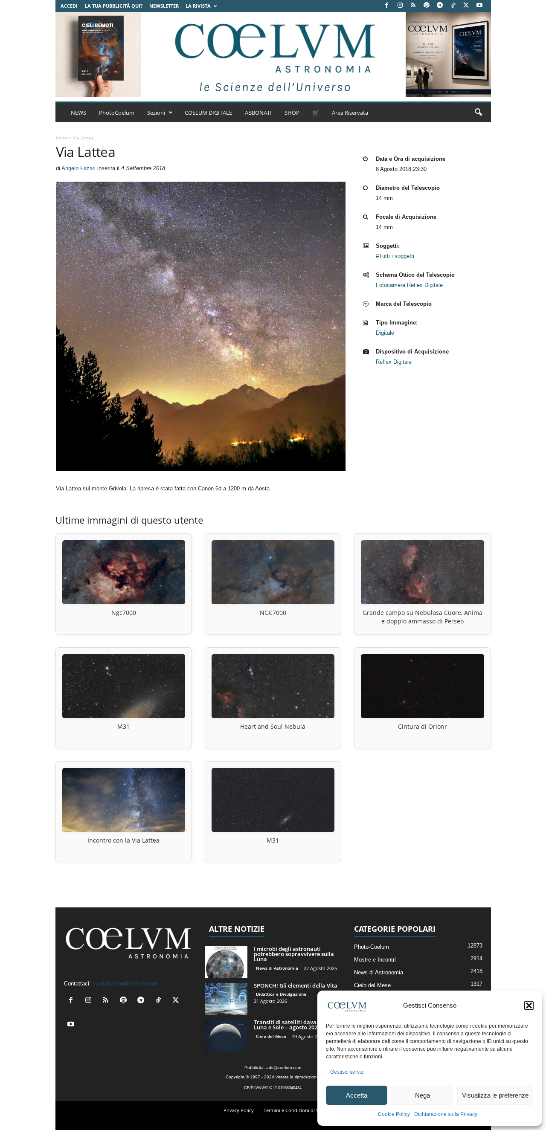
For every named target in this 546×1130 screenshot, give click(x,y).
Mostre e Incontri (375, 959)
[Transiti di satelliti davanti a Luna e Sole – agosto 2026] (226, 1036)
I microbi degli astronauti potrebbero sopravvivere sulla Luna (294, 954)
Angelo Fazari (78, 168)
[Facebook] (387, 6)
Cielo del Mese (271, 1036)
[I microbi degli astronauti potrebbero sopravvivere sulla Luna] (226, 962)
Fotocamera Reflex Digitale (409, 285)
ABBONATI (258, 112)
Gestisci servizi (347, 1072)
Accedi (69, 6)
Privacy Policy (239, 1110)
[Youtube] (479, 6)
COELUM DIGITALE (208, 112)
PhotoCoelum (116, 112)
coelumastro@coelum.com (126, 983)
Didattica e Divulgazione (281, 994)
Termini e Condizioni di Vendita (298, 1110)
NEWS (78, 112)
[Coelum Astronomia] (273, 54)
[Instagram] (400, 6)
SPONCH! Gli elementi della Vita (295, 985)
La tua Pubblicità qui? (113, 6)
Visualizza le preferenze (495, 1095)
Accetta (356, 1095)
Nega (422, 1095)
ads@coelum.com (283, 1067)
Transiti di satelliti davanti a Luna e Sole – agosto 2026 (291, 1024)
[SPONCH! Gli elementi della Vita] (226, 999)
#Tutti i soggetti (395, 256)
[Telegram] (440, 6)
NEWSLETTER (164, 6)
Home (62, 138)
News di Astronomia (277, 968)
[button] (529, 1005)
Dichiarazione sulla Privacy (445, 1114)
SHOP (292, 112)
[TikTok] (453, 6)
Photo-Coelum (371, 947)
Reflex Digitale (394, 362)
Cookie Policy (394, 1114)
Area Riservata (350, 112)
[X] (466, 6)
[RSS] (413, 6)
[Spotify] (426, 6)
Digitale (385, 333)
